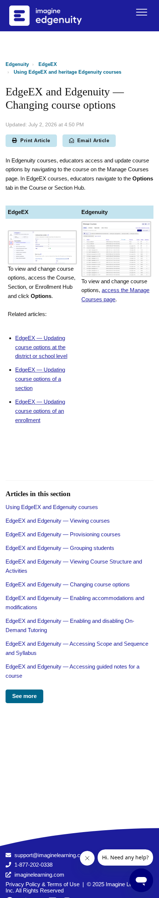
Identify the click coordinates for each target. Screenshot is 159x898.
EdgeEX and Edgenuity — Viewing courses (58, 521)
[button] (141, 12)
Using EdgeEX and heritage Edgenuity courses (67, 72)
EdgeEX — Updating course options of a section (40, 378)
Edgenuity (17, 64)
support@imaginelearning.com (51, 855)
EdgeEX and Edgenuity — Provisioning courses (63, 534)
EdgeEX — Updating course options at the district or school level (41, 347)
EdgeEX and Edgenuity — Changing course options (68, 584)
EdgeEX (47, 64)
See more (24, 696)
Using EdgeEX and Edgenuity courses (52, 507)
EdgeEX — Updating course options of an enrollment (40, 411)
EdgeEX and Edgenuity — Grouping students (60, 548)
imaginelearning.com (39, 874)
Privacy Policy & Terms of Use (43, 884)
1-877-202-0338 (33, 865)
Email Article (93, 140)
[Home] (55, 16)
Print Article (35, 140)
